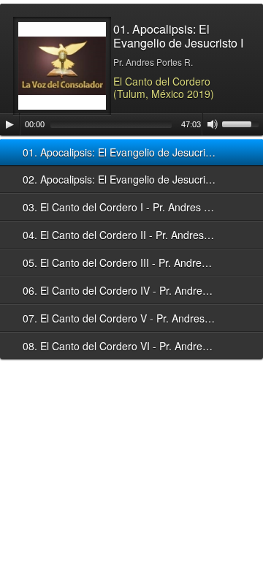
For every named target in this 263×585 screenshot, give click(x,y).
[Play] (9, 124)
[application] (131, 124)
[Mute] (212, 124)
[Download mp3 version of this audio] (237, 152)
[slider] (242, 122)
